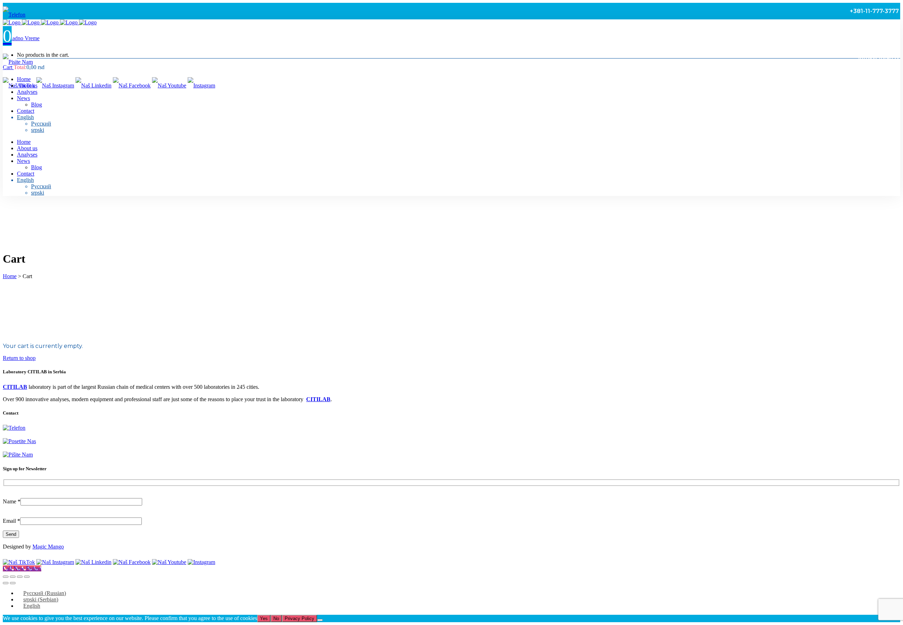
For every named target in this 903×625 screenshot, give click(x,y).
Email (11, 521)
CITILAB (15, 387)
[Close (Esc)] (27, 577)
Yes (264, 618)
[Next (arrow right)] (13, 583)
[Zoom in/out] (5, 577)
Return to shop (19, 358)
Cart (8, 67)
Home (10, 276)
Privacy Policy (299, 618)
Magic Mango (48, 547)
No (276, 618)
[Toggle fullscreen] (13, 577)
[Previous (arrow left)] (5, 583)
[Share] (20, 577)
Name (11, 501)
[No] (320, 620)
